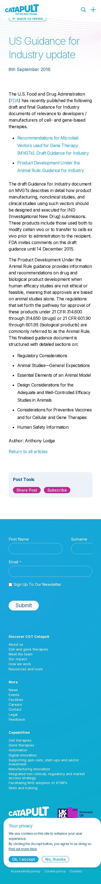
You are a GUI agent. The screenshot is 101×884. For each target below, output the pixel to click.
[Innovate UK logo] (75, 813)
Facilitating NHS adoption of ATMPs (38, 783)
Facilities (16, 700)
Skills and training (23, 788)
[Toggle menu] (93, 9)
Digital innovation (23, 755)
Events (14, 695)
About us (16, 644)
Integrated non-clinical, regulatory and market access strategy (47, 776)
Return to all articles (28, 451)
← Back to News (27, 18)
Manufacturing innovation (29, 769)
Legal (13, 715)
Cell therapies (20, 740)
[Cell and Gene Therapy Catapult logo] (22, 9)
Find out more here (23, 849)
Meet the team (21, 654)
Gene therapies (21, 745)
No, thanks (55, 859)
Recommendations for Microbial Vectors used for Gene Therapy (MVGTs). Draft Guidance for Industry (53, 145)
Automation (18, 750)
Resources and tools (26, 669)
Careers (15, 705)
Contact (15, 709)
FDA (14, 100)
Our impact (18, 659)
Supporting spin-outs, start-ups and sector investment (44, 762)
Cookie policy (54, 871)
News (13, 690)
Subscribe (57, 490)
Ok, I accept (23, 859)
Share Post (26, 490)
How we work (20, 664)
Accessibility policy (25, 871)
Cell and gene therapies (28, 649)
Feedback (17, 719)
